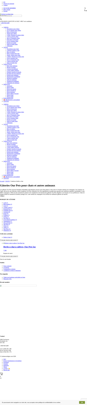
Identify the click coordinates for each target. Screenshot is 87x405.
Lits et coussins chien (12, 41)
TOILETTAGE (7, 64)
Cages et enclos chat (12, 61)
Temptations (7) (7, 221)
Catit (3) (5, 202)
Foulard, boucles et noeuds (14, 72)
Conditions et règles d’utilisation (12, 270)
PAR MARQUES (8, 98)
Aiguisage (9, 86)
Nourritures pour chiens (13, 29)
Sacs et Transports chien (13, 38)
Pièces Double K (11, 90)
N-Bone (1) (6, 215)
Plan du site (6, 370)
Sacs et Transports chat (13, 59)
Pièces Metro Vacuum (13, 93)
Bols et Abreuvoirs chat (13, 53)
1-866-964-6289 (5, 23)
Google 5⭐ (6, 368)
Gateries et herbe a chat (13, 50)
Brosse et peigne (11, 67)
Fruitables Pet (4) (8, 210)
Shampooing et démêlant (13, 76)
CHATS (5, 47)
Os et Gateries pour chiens (14, 30)
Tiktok (5, 367)
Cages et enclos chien (12, 36)
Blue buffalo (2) (7, 204)
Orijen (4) (6, 216)
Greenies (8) (6, 212)
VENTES (6, 101)
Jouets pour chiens (12, 33)
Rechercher (3, 15)
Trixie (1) (5, 226)
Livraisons (6, 267)
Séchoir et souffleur (12, 78)
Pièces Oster (10, 95)
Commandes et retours (9, 269)
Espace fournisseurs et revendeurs (12, 361)
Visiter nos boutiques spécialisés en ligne (14, 277)
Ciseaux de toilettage (12, 69)
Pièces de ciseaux (11, 89)
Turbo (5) (5, 227)
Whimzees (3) (7, 230)
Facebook (6, 362)
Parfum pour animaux (12, 75)
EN (4, 2)
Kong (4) (5, 213)
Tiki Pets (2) (6, 224)
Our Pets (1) (6, 218)
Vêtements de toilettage (13, 83)
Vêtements (9, 46)
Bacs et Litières (11, 52)
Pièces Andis (10, 87)
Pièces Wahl (10, 96)
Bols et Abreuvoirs (12, 32)
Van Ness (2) (6, 229)
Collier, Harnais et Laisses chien (15, 35)
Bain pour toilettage (12, 66)
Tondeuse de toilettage (13, 81)
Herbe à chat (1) (7, 237)
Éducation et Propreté (12, 39)
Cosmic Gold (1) (7, 207)
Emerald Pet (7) (7, 209)
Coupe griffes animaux (13, 70)
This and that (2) (7, 223)
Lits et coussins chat (12, 58)
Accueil (2, 181)
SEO (4, 359)
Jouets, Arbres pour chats (13, 55)
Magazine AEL (7, 279)
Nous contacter (7, 266)
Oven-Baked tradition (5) (10, 219)
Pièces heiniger (11, 92)
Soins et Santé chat (12, 63)
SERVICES (6, 84)
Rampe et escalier (11, 42)
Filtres (2, 196)
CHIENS (5, 27)
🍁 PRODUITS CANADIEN (11, 100)
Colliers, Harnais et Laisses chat (15, 56)
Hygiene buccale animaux (14, 73)
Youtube (5, 364)
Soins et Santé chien (12, 44)
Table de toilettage (12, 79)
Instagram (6, 365)
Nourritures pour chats (13, 49)
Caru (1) (5, 206)
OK (82, 402)
